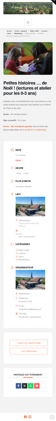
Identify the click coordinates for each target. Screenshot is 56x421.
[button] (27, 22)
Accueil (9, 31)
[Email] (37, 386)
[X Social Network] (24, 386)
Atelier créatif (34, 31)
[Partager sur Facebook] (18, 386)
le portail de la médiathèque (35, 129)
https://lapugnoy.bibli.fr (27, 236)
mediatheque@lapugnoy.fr (30, 309)
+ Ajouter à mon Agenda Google (29, 343)
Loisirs (9, 33)
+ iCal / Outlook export (29, 351)
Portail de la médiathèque (30, 316)
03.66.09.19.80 (25, 301)
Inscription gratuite (24, 186)
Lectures (44, 31)
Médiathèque (18, 33)
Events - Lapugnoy (21, 31)
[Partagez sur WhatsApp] (30, 386)
